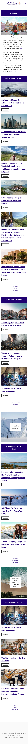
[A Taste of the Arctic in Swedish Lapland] (14, 376)
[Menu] (2, 3)
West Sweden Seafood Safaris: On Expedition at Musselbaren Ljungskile (11, 356)
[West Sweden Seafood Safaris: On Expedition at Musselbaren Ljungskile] (14, 342)
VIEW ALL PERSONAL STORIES (15, 560)
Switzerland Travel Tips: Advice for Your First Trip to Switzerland (13, 103)
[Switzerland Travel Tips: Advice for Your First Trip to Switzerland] (14, 89)
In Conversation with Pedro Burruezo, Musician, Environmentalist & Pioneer (12, 691)
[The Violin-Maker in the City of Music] (14, 647)
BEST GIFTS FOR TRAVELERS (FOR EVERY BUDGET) (15, 582)
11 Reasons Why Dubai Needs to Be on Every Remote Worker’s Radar (13, 134)
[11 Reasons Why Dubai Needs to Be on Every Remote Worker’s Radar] (14, 121)
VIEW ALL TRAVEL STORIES (15, 288)
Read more (5, 110)
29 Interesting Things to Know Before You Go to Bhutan (11, 200)
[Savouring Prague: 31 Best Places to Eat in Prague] (14, 311)
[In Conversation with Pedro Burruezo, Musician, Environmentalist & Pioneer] (14, 677)
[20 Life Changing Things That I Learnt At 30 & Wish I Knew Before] (14, 530)
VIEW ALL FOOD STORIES (15, 404)
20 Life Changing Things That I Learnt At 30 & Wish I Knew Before (14, 544)
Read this (13, 71)
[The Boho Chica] (14, 3)
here (20, 48)
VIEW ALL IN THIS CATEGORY (15, 707)
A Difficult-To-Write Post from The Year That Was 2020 (11, 511)
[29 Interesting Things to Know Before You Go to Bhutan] (14, 187)
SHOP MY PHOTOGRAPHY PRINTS (15, 427)
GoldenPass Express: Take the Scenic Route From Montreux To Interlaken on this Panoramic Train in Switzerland (12, 235)
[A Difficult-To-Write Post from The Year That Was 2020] (14, 497)
